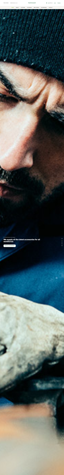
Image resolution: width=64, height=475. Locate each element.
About (17, 7)
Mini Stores (36, 7)
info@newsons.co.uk (13, 2)
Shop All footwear (9, 245)
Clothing (23, 7)
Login (55, 2)
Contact (51, 7)
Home (12, 7)
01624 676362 (6, 2)
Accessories (44, 7)
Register (59, 2)
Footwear (29, 7)
